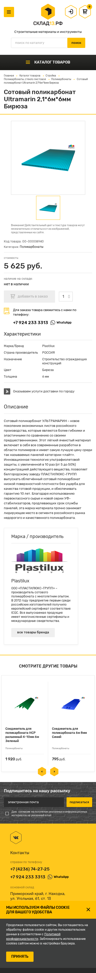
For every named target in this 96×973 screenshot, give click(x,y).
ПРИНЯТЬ (19, 956)
